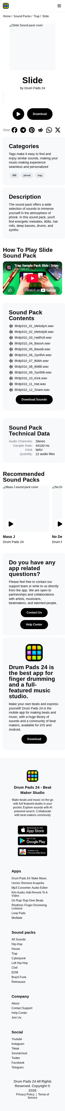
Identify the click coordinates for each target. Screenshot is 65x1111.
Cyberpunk (19, 958)
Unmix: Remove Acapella (28, 883)
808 (14, 175)
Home (7, 16)
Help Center (34, 624)
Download (40, 113)
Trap (36, 16)
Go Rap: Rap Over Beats (27, 900)
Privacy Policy (25, 1094)
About (15, 1003)
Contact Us (34, 612)
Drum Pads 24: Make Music (29, 878)
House (16, 948)
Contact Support (22, 1008)
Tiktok (15, 1048)
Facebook (18, 1062)
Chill (15, 967)
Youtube (17, 1039)
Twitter (16, 1058)
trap (40, 175)
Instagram (18, 1043)
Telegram (17, 1067)
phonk (27, 175)
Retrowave (18, 981)
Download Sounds (34, 399)
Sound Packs (22, 16)
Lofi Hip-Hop (20, 963)
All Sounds (19, 939)
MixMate (17, 917)
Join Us (16, 1017)
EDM (15, 972)
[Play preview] (11, 524)
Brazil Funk (19, 977)
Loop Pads (18, 913)
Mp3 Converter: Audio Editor (30, 887)
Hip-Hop (17, 944)
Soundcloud (19, 1053)
